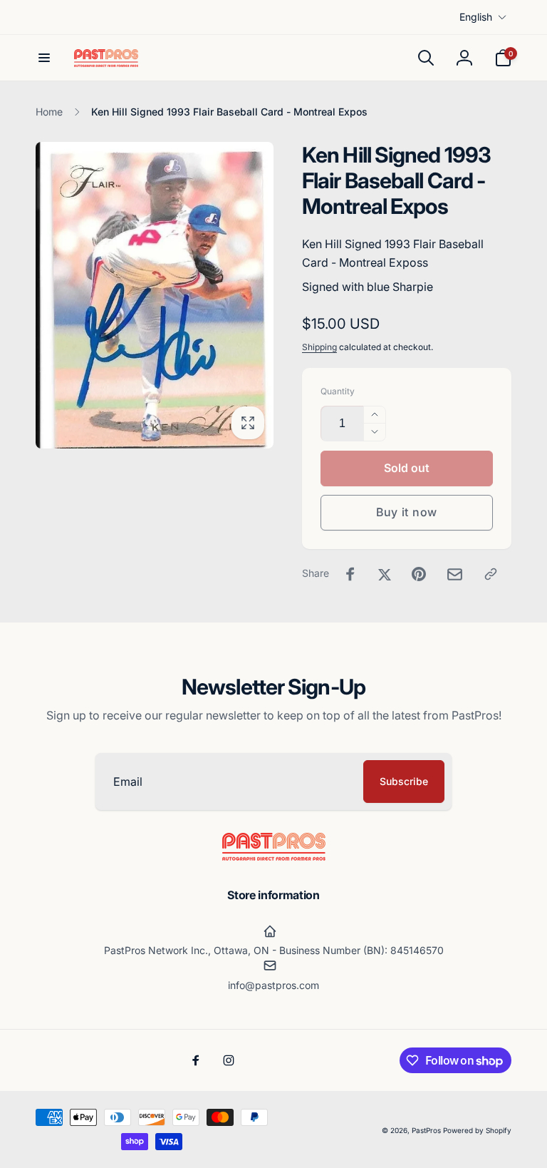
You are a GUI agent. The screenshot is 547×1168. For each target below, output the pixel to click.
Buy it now (406, 512)
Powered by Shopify (477, 1130)
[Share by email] (455, 574)
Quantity (338, 391)
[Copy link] (491, 574)
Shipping (319, 347)
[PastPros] (273, 856)
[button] (44, 57)
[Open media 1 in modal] (155, 295)
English (475, 17)
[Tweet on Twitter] (384, 574)
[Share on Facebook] (350, 574)
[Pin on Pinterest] (419, 574)
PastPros (426, 1130)
